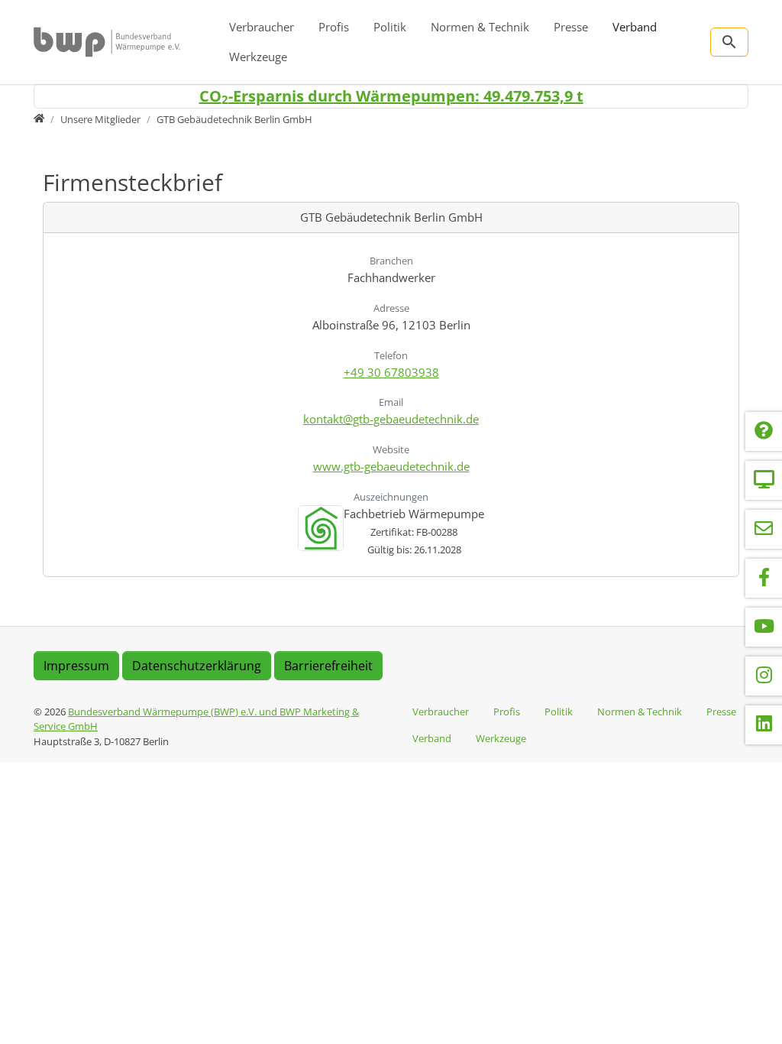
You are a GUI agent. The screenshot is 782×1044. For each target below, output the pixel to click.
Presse (571, 26)
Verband (634, 26)
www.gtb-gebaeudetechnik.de (391, 466)
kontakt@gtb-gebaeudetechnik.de (391, 418)
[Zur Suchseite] (729, 42)
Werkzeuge (258, 56)
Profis (333, 26)
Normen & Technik (480, 26)
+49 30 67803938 (391, 372)
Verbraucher (261, 26)
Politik (389, 26)
